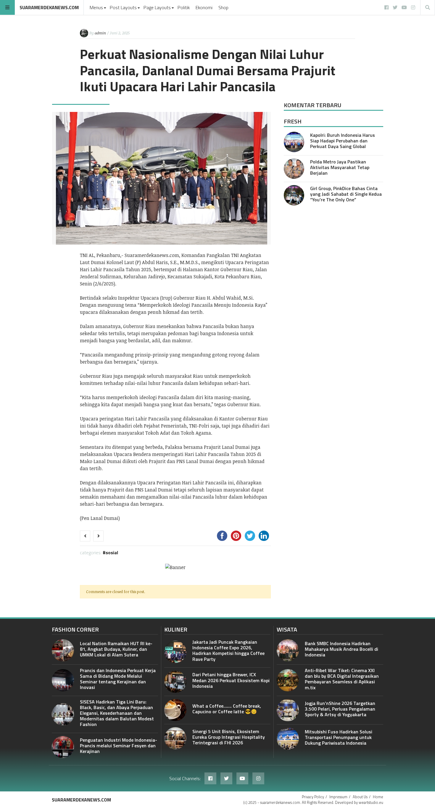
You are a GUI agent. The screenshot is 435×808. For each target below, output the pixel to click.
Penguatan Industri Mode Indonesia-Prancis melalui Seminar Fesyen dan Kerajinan (118, 745)
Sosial (112, 552)
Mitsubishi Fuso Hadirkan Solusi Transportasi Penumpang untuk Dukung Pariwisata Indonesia (338, 737)
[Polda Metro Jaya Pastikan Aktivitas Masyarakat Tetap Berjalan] (294, 168)
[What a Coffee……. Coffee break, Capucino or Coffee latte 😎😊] (175, 710)
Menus (96, 7)
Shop (223, 7)
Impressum (338, 797)
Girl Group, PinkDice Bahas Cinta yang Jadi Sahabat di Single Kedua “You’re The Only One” (346, 194)
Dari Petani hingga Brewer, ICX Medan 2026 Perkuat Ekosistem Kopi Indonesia (231, 680)
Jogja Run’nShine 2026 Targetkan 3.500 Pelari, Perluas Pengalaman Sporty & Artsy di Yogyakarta (340, 709)
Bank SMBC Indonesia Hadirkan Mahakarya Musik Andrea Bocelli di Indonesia (341, 649)
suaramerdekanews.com (49, 7)
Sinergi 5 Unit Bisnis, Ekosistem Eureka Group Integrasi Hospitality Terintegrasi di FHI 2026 (228, 737)
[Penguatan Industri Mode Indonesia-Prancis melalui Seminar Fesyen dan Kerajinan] (63, 747)
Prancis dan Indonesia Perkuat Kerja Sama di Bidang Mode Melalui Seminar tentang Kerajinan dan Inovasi (118, 679)
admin (100, 33)
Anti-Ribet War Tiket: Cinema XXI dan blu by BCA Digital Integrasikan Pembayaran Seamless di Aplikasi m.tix (342, 679)
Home (378, 797)
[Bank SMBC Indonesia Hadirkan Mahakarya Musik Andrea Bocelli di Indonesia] (288, 650)
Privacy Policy (313, 797)
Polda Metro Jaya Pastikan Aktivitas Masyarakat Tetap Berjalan (339, 167)
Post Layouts (123, 7)
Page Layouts (157, 7)
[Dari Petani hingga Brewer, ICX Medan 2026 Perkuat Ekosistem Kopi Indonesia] (175, 682)
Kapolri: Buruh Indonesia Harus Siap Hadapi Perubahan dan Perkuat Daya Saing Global (342, 140)
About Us (360, 797)
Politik (184, 7)
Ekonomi (204, 7)
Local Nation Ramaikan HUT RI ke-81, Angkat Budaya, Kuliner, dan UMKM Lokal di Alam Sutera (116, 649)
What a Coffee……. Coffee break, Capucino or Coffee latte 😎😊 (226, 708)
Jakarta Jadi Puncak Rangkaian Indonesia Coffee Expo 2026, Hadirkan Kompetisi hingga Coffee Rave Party (228, 650)
